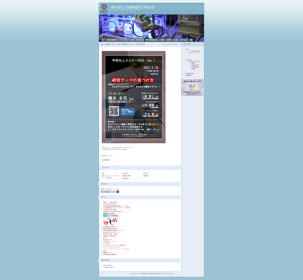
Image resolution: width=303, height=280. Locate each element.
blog (103, 173)
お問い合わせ (184, 40)
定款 (191, 40)
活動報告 (125, 178)
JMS (104, 250)
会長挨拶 (131, 40)
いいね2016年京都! (194, 51)
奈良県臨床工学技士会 (109, 226)
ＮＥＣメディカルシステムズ (111, 247)
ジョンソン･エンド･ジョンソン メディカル (116, 249)
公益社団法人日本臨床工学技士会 (113, 211)
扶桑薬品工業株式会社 (109, 236)
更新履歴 (146, 175)
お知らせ (146, 173)
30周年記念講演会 (111, 40)
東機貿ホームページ (109, 252)
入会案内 (175, 40)
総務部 (193, 68)
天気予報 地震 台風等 (110, 234)
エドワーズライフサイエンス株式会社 (114, 245)
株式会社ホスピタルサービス (111, 232)
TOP (103, 40)
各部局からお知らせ (194, 61)
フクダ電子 (106, 243)
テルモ (105, 237)
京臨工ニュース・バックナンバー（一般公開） (110, 176)
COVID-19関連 (123, 40)
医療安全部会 (195, 65)
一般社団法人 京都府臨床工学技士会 (132, 7)
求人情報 (161, 40)
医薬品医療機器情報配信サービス (113, 230)
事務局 (193, 63)
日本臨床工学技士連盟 (109, 209)
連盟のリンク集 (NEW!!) (110, 202)
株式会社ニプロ (107, 239)
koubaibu (125, 173)
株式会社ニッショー (109, 241)
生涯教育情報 (106, 160)
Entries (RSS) (107, 265)
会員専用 (168, 40)
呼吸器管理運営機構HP (110, 254)
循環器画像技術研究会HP (110, 228)
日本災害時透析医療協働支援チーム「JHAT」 (116, 206)
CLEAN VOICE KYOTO (110, 204)
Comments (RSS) (108, 267)
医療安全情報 (140, 40)
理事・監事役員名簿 (151, 40)
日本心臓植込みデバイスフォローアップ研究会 (116, 207)
